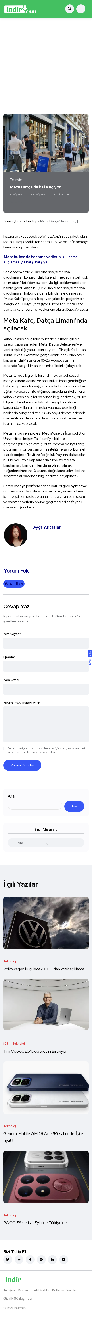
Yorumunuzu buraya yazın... (23, 703)
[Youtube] (63, 1259)
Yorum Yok (16, 202)
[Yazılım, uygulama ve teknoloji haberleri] (20, 8)
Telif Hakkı (40, 1290)
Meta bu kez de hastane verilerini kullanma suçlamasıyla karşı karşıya (40, 260)
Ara (11, 796)
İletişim (9, 1290)
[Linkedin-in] (52, 1259)
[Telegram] (41, 1259)
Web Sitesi (11, 680)
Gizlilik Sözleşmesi (17, 1298)
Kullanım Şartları (64, 1290)
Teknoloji (29, 221)
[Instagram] (19, 1259)
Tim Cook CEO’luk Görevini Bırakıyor (35, 1051)
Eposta (9, 657)
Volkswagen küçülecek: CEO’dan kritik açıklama (44, 968)
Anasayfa (11, 221)
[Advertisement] (46, 66)
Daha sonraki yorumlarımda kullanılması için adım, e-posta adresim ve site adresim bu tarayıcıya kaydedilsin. (47, 750)
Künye (23, 1290)
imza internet (16, 1308)
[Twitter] (7, 1259)
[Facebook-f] (30, 1259)
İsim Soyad (12, 634)
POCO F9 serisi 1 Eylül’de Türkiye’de (35, 1222)
